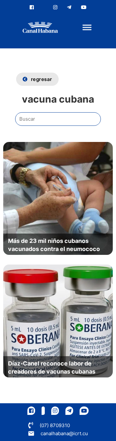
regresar (41, 79)
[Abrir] (87, 27)
